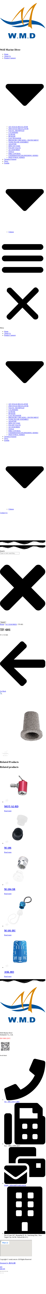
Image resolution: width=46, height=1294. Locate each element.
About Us (7, 56)
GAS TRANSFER (14, 138)
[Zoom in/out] (1, 1271)
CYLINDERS (13, 132)
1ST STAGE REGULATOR (18, 127)
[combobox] (9, 553)
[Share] (5, 1271)
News (6, 161)
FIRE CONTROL (14, 153)
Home (6, 54)
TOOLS (11, 152)
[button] (22, 282)
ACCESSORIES (14, 150)
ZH (1, 1269)
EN (1, 1267)
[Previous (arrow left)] (1, 1273)
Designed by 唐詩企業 (8, 1263)
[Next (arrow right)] (3, 1273)
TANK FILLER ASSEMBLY (18, 142)
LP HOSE (11, 134)
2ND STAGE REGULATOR (18, 129)
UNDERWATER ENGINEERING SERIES (23, 155)
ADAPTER (12, 144)
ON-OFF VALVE (14, 148)
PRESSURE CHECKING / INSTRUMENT (23, 140)
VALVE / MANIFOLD (16, 131)
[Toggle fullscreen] (3, 1271)
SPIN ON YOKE (14, 146)
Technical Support (10, 159)
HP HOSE (11, 136)
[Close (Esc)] (7, 1271)
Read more (7, 811)
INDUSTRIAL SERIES (16, 157)
